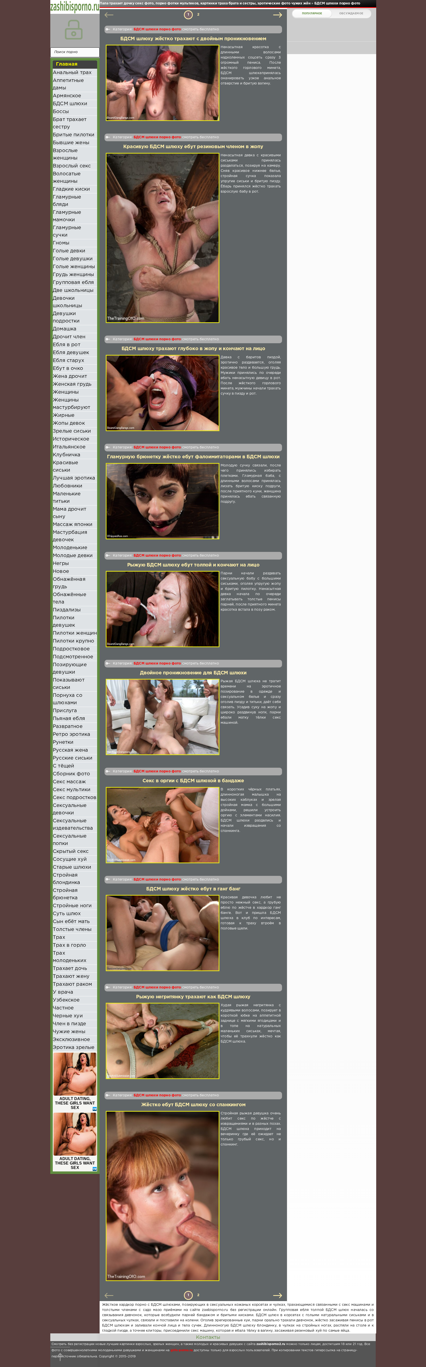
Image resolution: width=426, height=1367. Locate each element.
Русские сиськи (72, 758)
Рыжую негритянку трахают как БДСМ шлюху (193, 997)
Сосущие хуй (70, 859)
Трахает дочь (70, 968)
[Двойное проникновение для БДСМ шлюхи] (163, 717)
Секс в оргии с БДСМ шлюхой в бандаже (193, 781)
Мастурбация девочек (70, 536)
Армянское (67, 96)
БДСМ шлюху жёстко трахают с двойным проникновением (193, 39)
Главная (66, 64)
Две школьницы (73, 290)
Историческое (71, 439)
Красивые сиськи (65, 466)
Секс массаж (69, 782)
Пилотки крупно (73, 641)
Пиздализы (67, 610)
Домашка (64, 329)
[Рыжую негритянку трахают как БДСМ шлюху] (163, 1041)
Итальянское (69, 447)
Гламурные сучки (67, 231)
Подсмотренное (73, 657)
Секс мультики (71, 789)
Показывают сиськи (69, 684)
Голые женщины (74, 266)
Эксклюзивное (71, 1039)
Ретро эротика (71, 734)
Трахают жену (71, 976)
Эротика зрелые (73, 1047)
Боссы (61, 111)
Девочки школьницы (67, 302)
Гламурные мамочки (67, 216)
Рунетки (63, 742)
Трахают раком (72, 984)
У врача (63, 992)
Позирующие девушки (70, 668)
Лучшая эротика (74, 478)
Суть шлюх (67, 913)
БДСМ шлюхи (70, 103)
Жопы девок (69, 423)
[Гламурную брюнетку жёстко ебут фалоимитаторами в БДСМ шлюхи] (163, 501)
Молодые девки (73, 555)
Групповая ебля (73, 282)
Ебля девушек (71, 352)
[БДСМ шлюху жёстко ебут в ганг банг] (163, 933)
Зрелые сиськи (72, 431)
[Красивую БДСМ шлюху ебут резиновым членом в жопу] (163, 238)
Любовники (68, 486)
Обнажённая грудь (69, 583)
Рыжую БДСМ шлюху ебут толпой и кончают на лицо (193, 565)
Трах (59, 937)
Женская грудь (72, 384)
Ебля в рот (66, 344)
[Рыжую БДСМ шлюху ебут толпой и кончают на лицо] (163, 609)
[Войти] (74, 30)
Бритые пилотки (73, 135)
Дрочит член (69, 337)
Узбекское (66, 1000)
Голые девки (69, 251)
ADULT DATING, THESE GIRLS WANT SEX (75, 1103)
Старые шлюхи (72, 867)
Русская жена (70, 750)
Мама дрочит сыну (69, 513)
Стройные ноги (72, 906)
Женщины (66, 392)
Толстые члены (72, 929)
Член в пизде (69, 1024)
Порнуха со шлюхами (67, 699)
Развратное (68, 726)
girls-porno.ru (182, 1350)
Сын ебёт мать (71, 921)
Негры (61, 563)
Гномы (61, 243)
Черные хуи (68, 1016)
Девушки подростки (66, 317)
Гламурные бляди (67, 201)
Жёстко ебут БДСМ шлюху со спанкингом (193, 1105)
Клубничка (67, 455)
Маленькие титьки (67, 497)
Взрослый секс (72, 166)
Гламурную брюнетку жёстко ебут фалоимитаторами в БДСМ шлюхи (193, 457)
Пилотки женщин (75, 633)
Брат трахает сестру (70, 123)
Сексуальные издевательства (73, 824)
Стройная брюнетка (65, 894)
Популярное (312, 13)
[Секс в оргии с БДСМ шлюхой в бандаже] (163, 825)
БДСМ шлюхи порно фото (157, 29)
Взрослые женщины (65, 154)
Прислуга (65, 710)
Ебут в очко (68, 368)
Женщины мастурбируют (71, 404)
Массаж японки (72, 524)
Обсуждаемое (351, 13)
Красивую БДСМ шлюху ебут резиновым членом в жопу (193, 147)
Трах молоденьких (69, 957)
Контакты (208, 1337)
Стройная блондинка (66, 879)
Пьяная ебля (69, 718)
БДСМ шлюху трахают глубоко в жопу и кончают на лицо (193, 349)
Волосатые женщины (67, 177)
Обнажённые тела (69, 598)
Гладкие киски (71, 189)
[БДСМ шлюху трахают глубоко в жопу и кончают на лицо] (163, 393)
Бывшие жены (71, 143)
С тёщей (63, 766)
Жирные (63, 415)
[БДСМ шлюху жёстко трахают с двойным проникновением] (163, 83)
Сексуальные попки (70, 840)
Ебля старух (68, 360)
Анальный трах (72, 72)
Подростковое (71, 649)
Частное (63, 1008)
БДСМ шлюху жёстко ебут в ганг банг (193, 889)
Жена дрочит (70, 376)
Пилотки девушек (64, 621)
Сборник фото (71, 774)
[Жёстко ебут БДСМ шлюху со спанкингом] (163, 1196)
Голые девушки (73, 259)
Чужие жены (69, 1031)
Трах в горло (69, 945)
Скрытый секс (71, 851)
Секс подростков (75, 797)
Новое (61, 571)
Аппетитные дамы (68, 84)
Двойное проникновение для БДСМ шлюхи (193, 673)
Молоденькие (70, 547)
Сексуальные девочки (70, 809)
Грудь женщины (73, 274)
